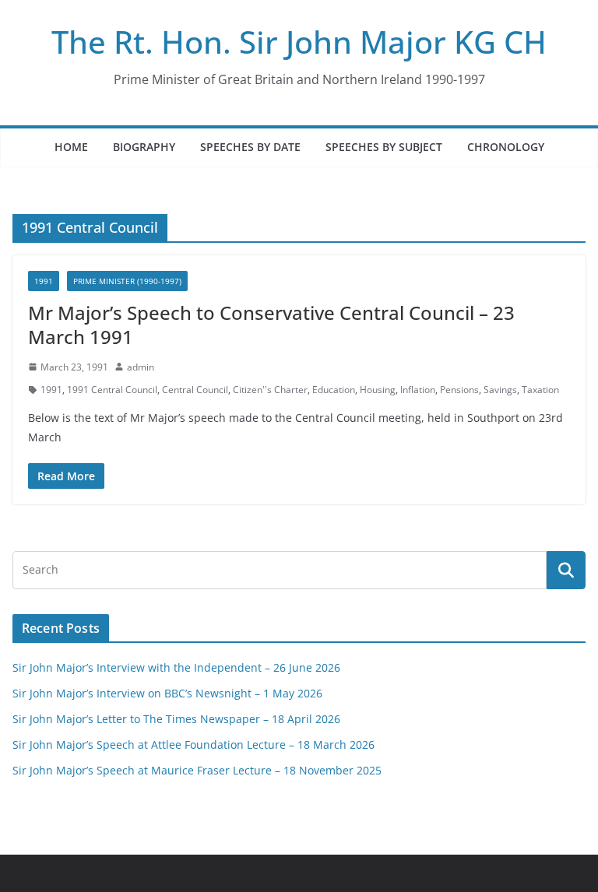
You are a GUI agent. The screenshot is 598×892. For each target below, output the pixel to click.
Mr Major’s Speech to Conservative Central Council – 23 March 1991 (271, 324)
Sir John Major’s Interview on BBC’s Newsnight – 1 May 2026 (167, 693)
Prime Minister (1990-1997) (127, 281)
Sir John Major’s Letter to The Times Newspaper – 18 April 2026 (176, 718)
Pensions (459, 389)
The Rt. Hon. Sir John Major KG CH (299, 41)
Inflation (417, 389)
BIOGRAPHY (144, 146)
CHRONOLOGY (505, 146)
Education (333, 389)
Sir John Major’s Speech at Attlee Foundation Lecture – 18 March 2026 (193, 744)
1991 (43, 281)
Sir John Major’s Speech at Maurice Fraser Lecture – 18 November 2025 (197, 770)
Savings (500, 389)
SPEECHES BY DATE (250, 146)
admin (140, 367)
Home (71, 146)
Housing (378, 389)
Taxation (540, 389)
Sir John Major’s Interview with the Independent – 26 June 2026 (176, 667)
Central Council (195, 389)
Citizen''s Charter (270, 389)
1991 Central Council (112, 389)
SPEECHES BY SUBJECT (383, 146)
